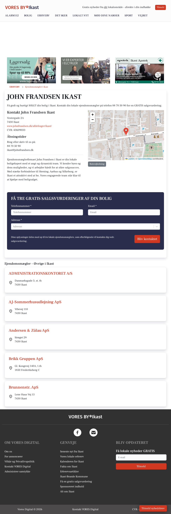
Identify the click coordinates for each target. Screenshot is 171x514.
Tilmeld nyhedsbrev (153, 508)
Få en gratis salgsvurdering (76, 481)
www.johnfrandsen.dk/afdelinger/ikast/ (29, 126)
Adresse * (16, 220)
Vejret (142, 15)
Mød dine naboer (106, 15)
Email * (92, 206)
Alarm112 (12, 15)
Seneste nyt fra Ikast (71, 451)
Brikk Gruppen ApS (26, 358)
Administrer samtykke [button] (17, 471)
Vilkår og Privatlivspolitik (19, 461)
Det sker (61, 15)
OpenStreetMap (145, 158)
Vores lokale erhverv (72, 456)
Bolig (28, 15)
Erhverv (43, 15)
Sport (129, 15)
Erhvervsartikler (69, 471)
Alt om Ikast (67, 491)
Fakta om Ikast (68, 466)
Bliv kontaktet (147, 239)
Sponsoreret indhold (72, 486)
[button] (126, 131)
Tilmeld (160, 7)
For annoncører (14, 456)
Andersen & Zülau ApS (29, 330)
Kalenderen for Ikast (72, 461)
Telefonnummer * (21, 206)
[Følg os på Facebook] (77, 432)
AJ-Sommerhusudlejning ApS (35, 301)
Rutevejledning (97, 164)
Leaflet (130, 158)
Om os (8, 451)
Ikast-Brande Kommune (74, 476)
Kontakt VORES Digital (18, 466)
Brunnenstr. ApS (23, 387)
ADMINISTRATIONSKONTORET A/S (40, 273)
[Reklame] (31, 70)
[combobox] (13, 226)
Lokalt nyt (81, 15)
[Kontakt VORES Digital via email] (94, 432)
